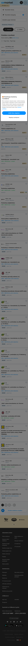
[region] (14, 107)
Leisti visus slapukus (14, 113)
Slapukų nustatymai (14, 117)
